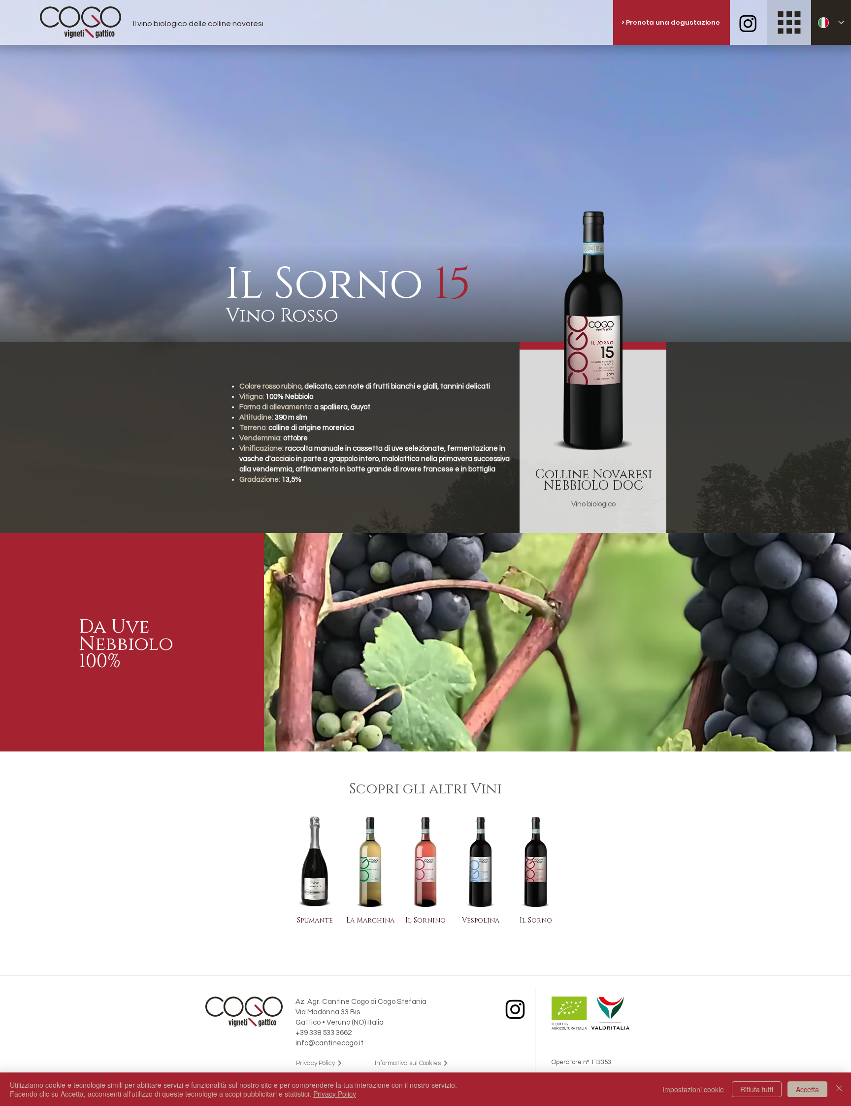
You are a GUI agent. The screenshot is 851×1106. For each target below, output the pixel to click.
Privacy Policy (334, 1094)
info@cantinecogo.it (329, 1043)
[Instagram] (515, 1009)
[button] (789, 22)
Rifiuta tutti (756, 1089)
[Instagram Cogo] (748, 23)
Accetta (807, 1089)
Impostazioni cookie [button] (693, 1089)
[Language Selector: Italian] (831, 22)
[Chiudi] (839, 1089)
